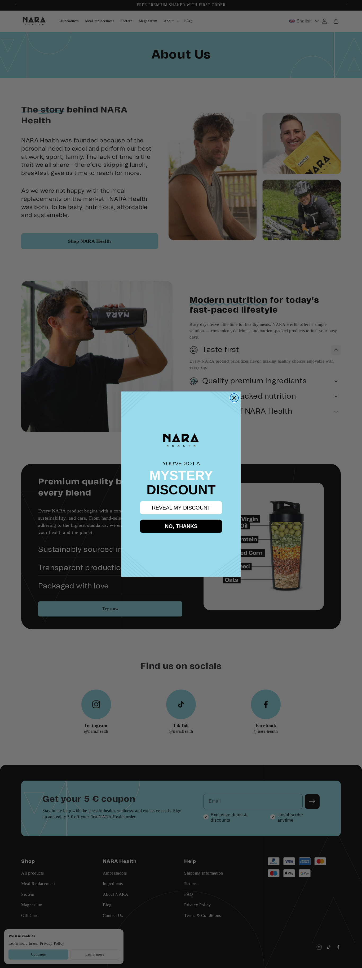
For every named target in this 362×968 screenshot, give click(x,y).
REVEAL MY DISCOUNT (181, 508)
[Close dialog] (234, 398)
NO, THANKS (181, 526)
